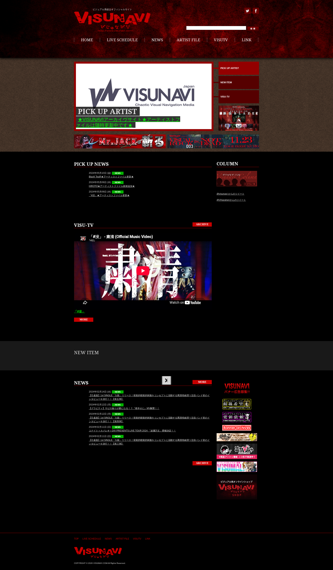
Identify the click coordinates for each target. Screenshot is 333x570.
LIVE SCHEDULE (122, 40)
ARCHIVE (202, 224)
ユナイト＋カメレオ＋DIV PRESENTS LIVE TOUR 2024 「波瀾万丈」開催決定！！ (132, 430)
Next (166, 380)
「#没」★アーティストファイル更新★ (109, 195)
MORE (84, 319)
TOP (76, 538)
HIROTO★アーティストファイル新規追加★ (112, 186)
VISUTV (221, 40)
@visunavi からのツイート (230, 194)
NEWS (157, 40)
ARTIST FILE (188, 40)
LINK (246, 40)
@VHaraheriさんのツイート (231, 200)
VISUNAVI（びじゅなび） (98, 552)
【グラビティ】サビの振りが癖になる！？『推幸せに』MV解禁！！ (124, 408)
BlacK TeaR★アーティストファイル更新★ (111, 176)
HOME (87, 40)
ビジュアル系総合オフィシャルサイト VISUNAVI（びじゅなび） (112, 22)
